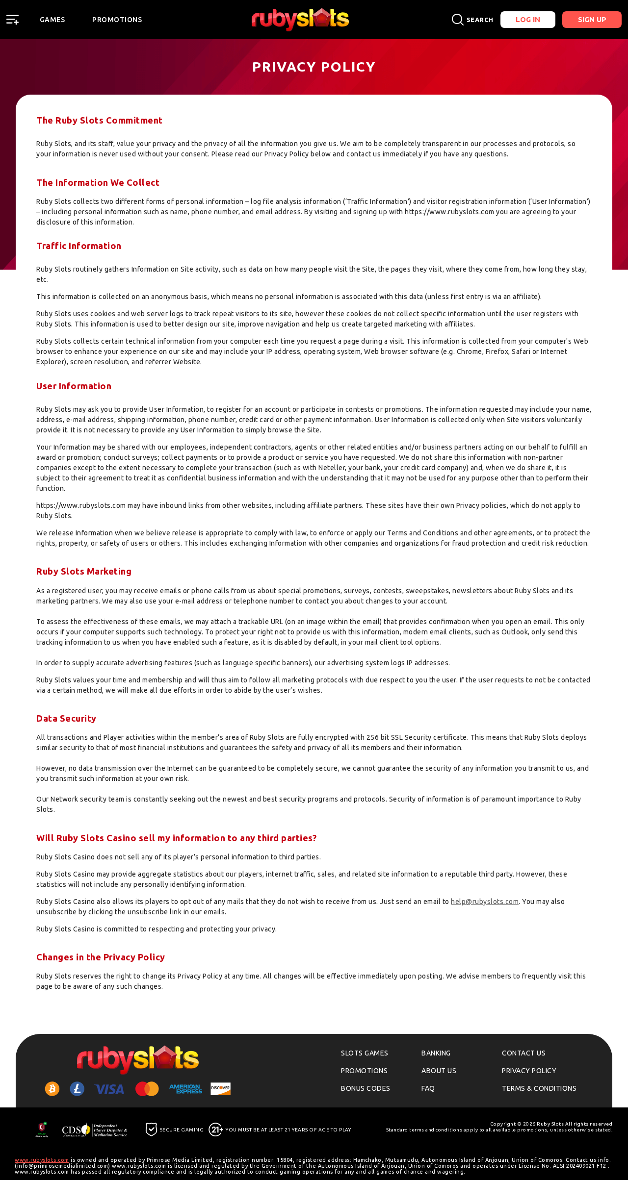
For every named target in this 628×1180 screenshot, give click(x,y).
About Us (438, 1071)
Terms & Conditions (539, 1088)
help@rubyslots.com (485, 901)
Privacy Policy (529, 1071)
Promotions (117, 20)
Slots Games (365, 1053)
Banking (436, 1053)
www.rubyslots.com (42, 1160)
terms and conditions (435, 1129)
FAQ (428, 1088)
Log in (528, 19)
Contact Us (524, 1053)
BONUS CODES (366, 1088)
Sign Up (592, 19)
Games (52, 20)
